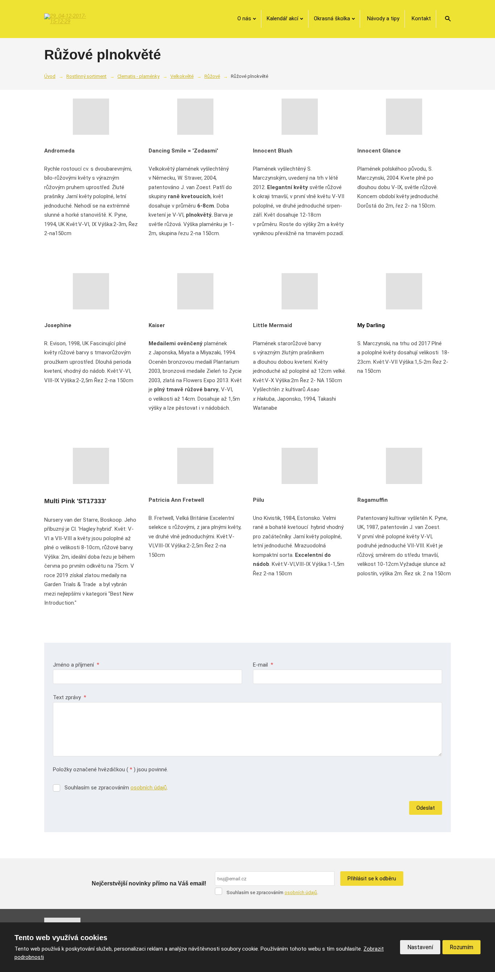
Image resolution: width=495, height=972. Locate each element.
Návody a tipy (383, 18)
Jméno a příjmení (76, 665)
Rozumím (461, 947)
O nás (244, 18)
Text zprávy (69, 697)
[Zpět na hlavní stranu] (66, 18)
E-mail (263, 665)
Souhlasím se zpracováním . (116, 787)
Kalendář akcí (282, 18)
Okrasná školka (332, 18)
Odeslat (425, 808)
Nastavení (420, 947)
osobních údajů (148, 787)
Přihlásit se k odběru (372, 878)
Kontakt (421, 18)
